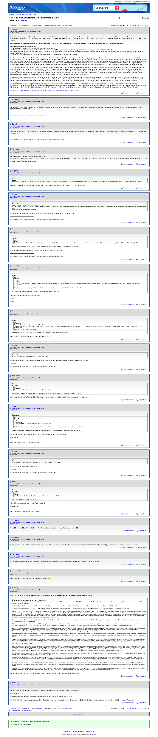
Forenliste (13, 25)
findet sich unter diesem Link (70, 673)
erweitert (146, 19)
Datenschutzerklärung (78, 732)
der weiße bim (17, 266)
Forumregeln (90, 732)
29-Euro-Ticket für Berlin (68, 107)
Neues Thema (38, 25)
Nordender (16, 149)
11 (143, 25)
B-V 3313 (15, 345)
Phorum (70, 734)
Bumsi (14, 124)
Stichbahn (15, 99)
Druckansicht (79, 714)
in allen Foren (68, 25)
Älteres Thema (28, 710)
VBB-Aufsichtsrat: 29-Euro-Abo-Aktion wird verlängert (38, 528)
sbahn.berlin (15, 693)
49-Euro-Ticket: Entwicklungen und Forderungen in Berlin (26, 31)
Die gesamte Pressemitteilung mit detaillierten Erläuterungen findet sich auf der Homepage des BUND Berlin (44, 90)
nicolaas (24, 21)
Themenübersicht (25, 25)
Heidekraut (16, 571)
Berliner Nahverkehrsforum (23, 14)
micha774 (15, 683)
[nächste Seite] (145, 25)
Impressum (67, 732)
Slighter (15, 171)
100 (63, 25)
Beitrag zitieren (142, 93)
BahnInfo (93, 734)
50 (59, 25)
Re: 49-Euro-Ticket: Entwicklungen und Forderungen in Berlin (27, 101)
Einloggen (128, 1)
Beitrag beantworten (128, 93)
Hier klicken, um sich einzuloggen (20, 725)
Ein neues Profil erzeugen (142, 1)
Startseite (11, 14)
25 (57, 25)
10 (140, 25)
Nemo (14, 406)
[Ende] (148, 25)
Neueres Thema (15, 710)
